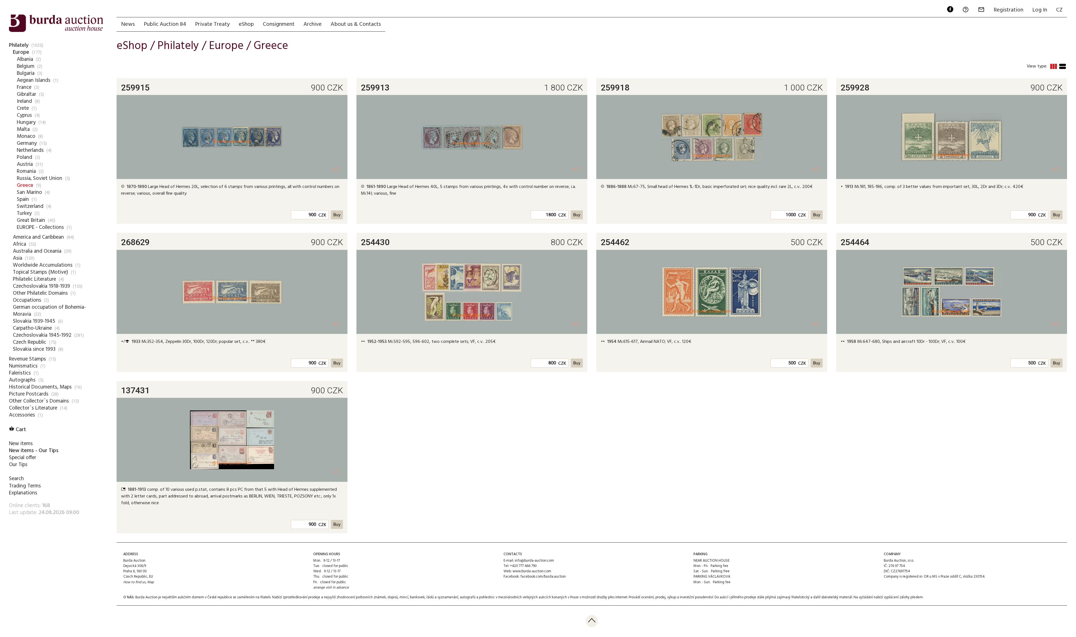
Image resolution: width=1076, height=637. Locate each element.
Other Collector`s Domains (39, 401)
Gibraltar (26, 94)
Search (16, 479)
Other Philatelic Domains (40, 293)
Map (150, 582)
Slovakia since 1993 (34, 349)
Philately (19, 45)
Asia (17, 258)
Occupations (27, 300)
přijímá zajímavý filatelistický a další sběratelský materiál (808, 597)
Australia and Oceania (37, 251)
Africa (19, 244)
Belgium (25, 66)
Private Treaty (212, 24)
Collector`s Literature (33, 408)
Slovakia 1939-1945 (34, 321)
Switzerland (30, 206)
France (24, 87)
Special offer (22, 458)
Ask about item (147, 202)
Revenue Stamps (27, 359)
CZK (322, 215)
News (128, 24)
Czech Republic (29, 342)
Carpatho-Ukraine (32, 328)
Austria (25, 164)
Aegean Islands (33, 80)
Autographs (22, 380)
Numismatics (23, 366)
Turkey (24, 213)
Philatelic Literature (34, 279)
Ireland (24, 101)
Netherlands (30, 150)
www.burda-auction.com (532, 571)
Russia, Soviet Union (39, 178)
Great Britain (31, 220)
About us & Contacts (356, 24)
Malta (23, 129)
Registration (1008, 10)
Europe (21, 52)
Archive (312, 24)
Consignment (278, 24)
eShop (246, 24)
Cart (17, 430)
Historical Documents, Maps (40, 387)
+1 (336, 169)
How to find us (134, 582)
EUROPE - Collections (40, 227)
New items (21, 444)
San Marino (29, 192)
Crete (23, 108)
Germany (27, 143)
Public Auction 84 (165, 24)
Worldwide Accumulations (43, 265)
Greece (25, 185)
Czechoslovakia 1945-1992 (42, 335)
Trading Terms (25, 486)
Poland (24, 157)
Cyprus (24, 115)
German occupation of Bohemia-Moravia (49, 310)
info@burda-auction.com (534, 561)
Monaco (26, 136)
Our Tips (18, 465)
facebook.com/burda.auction (543, 577)
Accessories (22, 415)
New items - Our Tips (34, 451)
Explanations (23, 493)
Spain (23, 199)
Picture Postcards (28, 394)
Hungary (26, 122)
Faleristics (20, 373)
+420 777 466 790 (523, 566)
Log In (1039, 10)
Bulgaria (25, 73)
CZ (1059, 10)
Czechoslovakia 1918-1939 (41, 286)
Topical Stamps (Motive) (40, 272)
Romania (26, 171)
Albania (25, 59)
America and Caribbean (38, 237)
